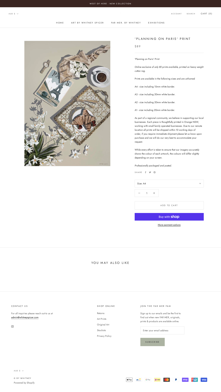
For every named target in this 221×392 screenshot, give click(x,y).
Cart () (206, 13)
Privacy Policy (104, 336)
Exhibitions (156, 22)
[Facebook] (146, 172)
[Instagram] (12, 326)
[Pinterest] (154, 172)
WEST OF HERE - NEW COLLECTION (111, 3)
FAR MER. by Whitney (126, 22)
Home (60, 22)
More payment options (169, 224)
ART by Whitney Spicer (87, 22)
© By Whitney (22, 378)
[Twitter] (150, 172)
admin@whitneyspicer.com (25, 317)
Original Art (103, 324)
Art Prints (101, 319)
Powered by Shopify (24, 382)
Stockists (101, 330)
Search (191, 13)
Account (176, 13)
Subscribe (152, 342)
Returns (100, 313)
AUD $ (12, 13)
